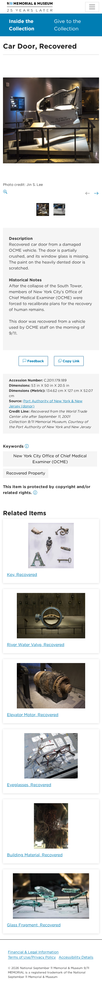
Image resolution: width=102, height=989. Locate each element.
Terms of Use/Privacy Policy (32, 957)
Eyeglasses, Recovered (29, 784)
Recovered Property (25, 473)
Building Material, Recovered (35, 855)
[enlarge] (6, 192)
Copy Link (70, 361)
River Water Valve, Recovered (35, 644)
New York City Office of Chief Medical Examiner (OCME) (50, 459)
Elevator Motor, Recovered (32, 714)
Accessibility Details (76, 957)
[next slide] (96, 193)
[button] (35, 492)
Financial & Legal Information (33, 952)
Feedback (35, 361)
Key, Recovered (22, 574)
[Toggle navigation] (92, 7)
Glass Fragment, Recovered (34, 925)
